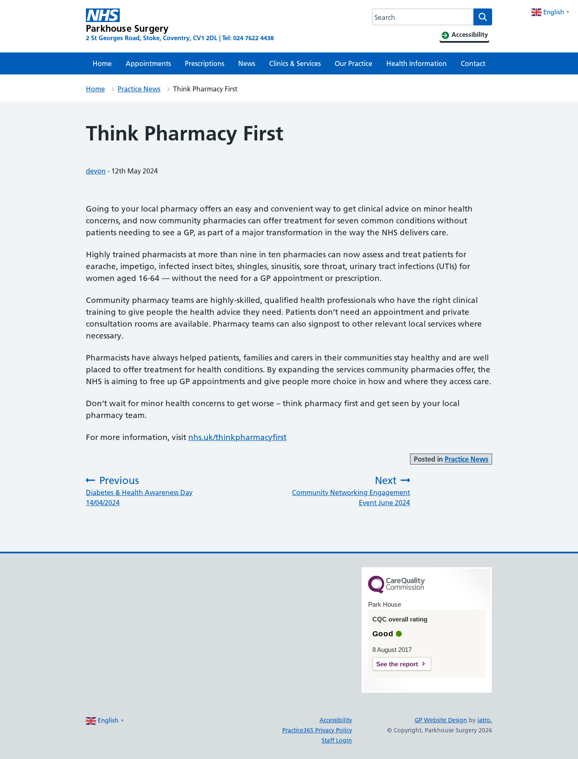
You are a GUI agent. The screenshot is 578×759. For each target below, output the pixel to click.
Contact (473, 63)
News (246, 63)
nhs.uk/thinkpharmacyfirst (237, 437)
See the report (397, 664)
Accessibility (335, 720)
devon (96, 171)
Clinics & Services (295, 63)
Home (102, 63)
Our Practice (353, 63)
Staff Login (337, 740)
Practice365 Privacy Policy (317, 730)
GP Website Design (441, 720)
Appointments (148, 63)
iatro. (484, 720)
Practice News (139, 89)
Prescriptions (204, 63)
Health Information (416, 63)
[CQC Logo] (396, 591)
